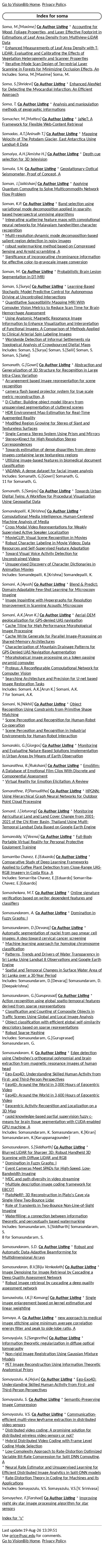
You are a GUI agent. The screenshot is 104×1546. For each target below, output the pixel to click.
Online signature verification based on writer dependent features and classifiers (50, 898)
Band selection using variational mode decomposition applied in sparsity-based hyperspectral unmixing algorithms (48, 209)
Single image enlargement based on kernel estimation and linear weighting (49, 1303)
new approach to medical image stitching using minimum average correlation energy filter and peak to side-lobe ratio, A (52, 1323)
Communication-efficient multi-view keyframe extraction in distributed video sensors (49, 1419)
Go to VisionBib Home (21, 5)
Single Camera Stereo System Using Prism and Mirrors (52, 434)
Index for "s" (12, 1518)
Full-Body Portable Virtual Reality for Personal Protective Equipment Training (47, 842)
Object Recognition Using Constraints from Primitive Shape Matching (47, 709)
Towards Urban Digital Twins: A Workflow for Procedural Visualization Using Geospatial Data (51, 496)
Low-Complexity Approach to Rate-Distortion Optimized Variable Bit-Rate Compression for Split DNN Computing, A (52, 1457)
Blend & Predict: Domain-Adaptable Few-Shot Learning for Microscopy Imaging (50, 589)
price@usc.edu (22, 1536)
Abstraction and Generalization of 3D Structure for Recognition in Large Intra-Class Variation (52, 370)
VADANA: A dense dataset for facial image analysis (49, 471)
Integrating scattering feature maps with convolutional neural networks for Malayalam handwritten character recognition (51, 225)
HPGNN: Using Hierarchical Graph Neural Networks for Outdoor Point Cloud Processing (50, 796)
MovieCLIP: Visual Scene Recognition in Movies (46, 538)
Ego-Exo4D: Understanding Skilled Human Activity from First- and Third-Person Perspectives (49, 1384)
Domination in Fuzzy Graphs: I (31, 1163)
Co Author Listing (52, 27)
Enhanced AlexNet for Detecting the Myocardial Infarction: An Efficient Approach (51, 89)
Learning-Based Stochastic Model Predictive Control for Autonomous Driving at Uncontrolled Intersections (48, 292)
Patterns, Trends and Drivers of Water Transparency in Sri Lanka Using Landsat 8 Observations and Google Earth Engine (51, 959)
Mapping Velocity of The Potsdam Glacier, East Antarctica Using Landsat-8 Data (49, 139)
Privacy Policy (54, 5)
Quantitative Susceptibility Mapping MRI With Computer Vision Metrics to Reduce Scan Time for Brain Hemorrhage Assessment (50, 308)
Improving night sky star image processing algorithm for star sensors (49, 1503)
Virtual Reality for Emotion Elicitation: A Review (46, 782)
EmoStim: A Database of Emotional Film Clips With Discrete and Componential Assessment (51, 771)
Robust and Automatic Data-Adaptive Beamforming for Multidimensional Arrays (47, 1252)
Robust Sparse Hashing (25, 1033)
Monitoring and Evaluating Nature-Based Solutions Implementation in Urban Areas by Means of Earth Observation (50, 751)
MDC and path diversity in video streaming (42, 1179)
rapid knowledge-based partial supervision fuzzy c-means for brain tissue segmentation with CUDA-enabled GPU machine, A (51, 1122)
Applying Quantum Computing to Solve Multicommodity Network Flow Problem (50, 189)
